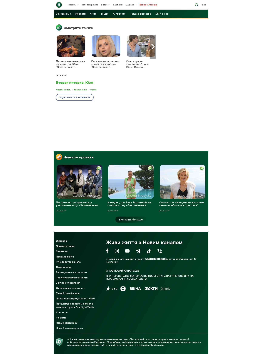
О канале (61, 241)
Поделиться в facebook (74, 97)
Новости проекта (79, 157)
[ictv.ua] (111, 289)
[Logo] (59, 5)
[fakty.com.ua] (151, 289)
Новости (80, 13)
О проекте (119, 13)
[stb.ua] (123, 289)
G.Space (130, 5)
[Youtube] (127, 251)
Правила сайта (65, 256)
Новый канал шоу (66, 323)
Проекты (71, 5)
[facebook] (107, 251)
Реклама (61, 317)
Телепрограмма (90, 5)
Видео (104, 5)
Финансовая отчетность (70, 288)
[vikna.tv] (135, 289)
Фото (93, 13)
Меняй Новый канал (68, 293)
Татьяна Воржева (140, 13)
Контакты (62, 312)
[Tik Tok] (148, 251)
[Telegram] (138, 251)
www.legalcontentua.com (150, 345)
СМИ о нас (161, 13)
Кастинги (118, 5)
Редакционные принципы (71, 272)
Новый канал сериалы (69, 328)
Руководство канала (68, 262)
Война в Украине (148, 5)
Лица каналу (63, 267)
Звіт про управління (68, 282)
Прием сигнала (65, 246)
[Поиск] (196, 6)
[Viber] (159, 251)
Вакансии (62, 251)
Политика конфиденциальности (75, 298)
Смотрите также (78, 28)
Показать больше (131, 219)
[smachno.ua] (165, 289)
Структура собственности (72, 277)
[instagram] (117, 251)
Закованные (63, 13)
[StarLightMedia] (156, 259)
